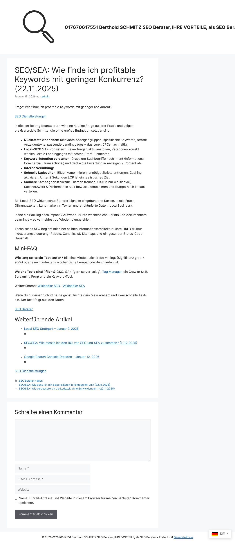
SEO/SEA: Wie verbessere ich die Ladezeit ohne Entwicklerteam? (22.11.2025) (67, 388)
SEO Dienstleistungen (30, 116)
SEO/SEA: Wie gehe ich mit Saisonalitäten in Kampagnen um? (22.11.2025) (64, 384)
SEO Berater (24, 309)
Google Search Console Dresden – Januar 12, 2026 (61, 357)
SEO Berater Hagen (31, 380)
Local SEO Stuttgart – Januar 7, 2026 (51, 329)
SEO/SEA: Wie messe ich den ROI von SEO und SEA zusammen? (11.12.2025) (80, 343)
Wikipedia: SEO (49, 286)
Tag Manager (112, 272)
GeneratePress (183, 537)
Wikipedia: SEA (74, 286)
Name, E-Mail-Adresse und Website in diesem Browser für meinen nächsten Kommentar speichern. (84, 500)
